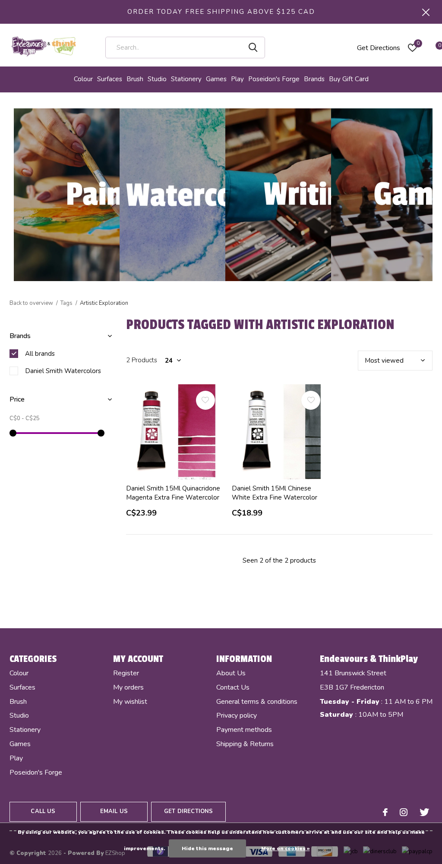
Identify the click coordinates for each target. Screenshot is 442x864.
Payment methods (244, 729)
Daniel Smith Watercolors (63, 371)
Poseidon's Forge (274, 79)
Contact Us (232, 687)
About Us (231, 673)
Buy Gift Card (349, 79)
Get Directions (378, 48)
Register (126, 673)
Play (237, 79)
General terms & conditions (256, 701)
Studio (157, 79)
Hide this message (207, 848)
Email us (114, 811)
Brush (134, 79)
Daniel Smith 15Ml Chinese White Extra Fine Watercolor (274, 493)
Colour (83, 79)
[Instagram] (403, 812)
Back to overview (31, 303)
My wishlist (130, 701)
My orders (128, 687)
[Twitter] (424, 812)
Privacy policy (236, 715)
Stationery (186, 79)
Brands (314, 79)
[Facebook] (385, 812)
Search (253, 47)
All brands (40, 353)
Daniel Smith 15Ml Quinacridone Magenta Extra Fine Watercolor (173, 493)
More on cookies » (285, 848)
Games (216, 79)
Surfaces (109, 79)
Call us (43, 811)
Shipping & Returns (245, 744)
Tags (66, 303)
